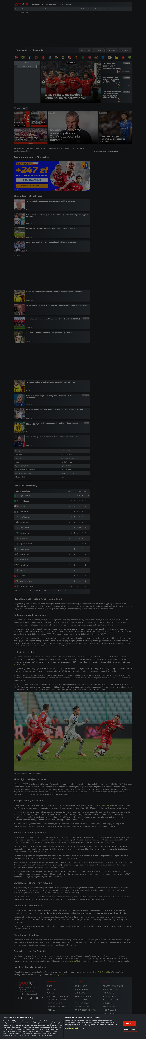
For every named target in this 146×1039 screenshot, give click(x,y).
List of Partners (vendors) (74, 1028)
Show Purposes (130, 1029)
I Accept (129, 1023)
